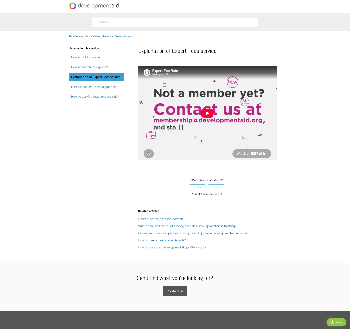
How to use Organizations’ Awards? (95, 96)
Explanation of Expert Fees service (95, 77)
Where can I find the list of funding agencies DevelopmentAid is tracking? (187, 226)
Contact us (175, 291)
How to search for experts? (89, 67)
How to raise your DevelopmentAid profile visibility (172, 247)
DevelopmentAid (79, 36)
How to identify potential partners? (94, 87)
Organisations (122, 36)
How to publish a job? (85, 57)
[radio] (197, 187)
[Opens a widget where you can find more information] (336, 322)
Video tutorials (102, 36)
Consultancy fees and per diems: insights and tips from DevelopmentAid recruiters (193, 233)
